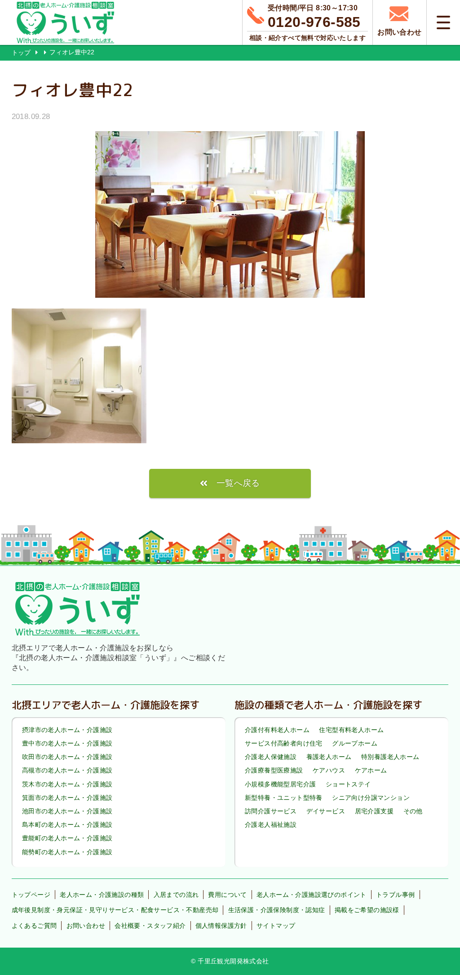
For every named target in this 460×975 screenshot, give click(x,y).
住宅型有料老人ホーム (351, 729)
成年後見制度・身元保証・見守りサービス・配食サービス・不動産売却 (115, 909)
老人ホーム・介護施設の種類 (102, 894)
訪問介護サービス (270, 811)
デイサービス (325, 811)
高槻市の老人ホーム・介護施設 (67, 770)
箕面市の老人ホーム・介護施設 (67, 797)
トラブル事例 (395, 894)
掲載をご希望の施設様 (367, 909)
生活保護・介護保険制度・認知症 (276, 909)
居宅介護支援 (374, 811)
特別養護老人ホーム (390, 756)
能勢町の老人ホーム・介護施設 (67, 852)
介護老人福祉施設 (270, 824)
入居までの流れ (176, 894)
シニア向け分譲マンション (371, 797)
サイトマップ (276, 925)
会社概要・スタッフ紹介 (150, 925)
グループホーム (354, 743)
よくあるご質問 (34, 925)
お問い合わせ (85, 925)
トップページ (31, 894)
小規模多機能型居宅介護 (280, 784)
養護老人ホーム (329, 756)
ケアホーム (371, 770)
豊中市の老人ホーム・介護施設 (67, 743)
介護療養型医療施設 (274, 770)
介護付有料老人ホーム (277, 729)
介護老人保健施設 (270, 756)
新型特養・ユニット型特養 (284, 797)
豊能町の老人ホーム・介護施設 (67, 838)
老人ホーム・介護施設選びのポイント (312, 894)
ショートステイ (348, 784)
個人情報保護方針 (221, 925)
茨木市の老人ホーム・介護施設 (67, 784)
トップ (21, 52)
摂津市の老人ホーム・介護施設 (67, 729)
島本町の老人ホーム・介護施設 (67, 824)
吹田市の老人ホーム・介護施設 (67, 756)
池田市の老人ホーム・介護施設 (67, 811)
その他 (413, 811)
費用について (227, 894)
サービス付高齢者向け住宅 (284, 743)
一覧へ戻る (238, 483)
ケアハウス (329, 770)
